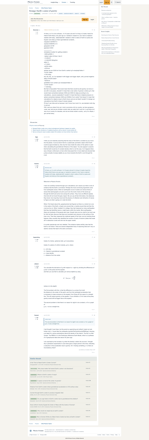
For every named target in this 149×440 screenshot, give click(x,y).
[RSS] (119, 435)
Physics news (33, 125)
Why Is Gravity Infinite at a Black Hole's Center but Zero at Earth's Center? (58, 417)
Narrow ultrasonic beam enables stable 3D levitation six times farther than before (55, 132)
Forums (64, 2)
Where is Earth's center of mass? (47, 374)
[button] (59, 2)
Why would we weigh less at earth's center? (50, 411)
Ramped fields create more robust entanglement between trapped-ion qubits (54, 128)
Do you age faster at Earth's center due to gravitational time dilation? (57, 399)
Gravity (77, 13)
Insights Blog (54, 2)
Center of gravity (68, 13)
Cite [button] (93, 116)
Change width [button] (43, 434)
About (103, 434)
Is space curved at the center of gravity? (49, 381)
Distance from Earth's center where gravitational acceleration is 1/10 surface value (54, 387)
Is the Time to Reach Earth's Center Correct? (43, 362)
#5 (94, 263)
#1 (94, 29)
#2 (94, 137)
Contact (99, 434)
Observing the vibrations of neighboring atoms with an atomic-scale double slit (54, 130)
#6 (94, 315)
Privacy (112, 434)
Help (116, 434)
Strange (82, 13)
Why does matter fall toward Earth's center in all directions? (55, 368)
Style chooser (33, 434)
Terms (107, 434)
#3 (94, 163)
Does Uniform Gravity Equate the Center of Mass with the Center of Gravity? (52, 405)
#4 (94, 237)
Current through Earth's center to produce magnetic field (46, 393)
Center (60, 13)
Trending (72, 2)
